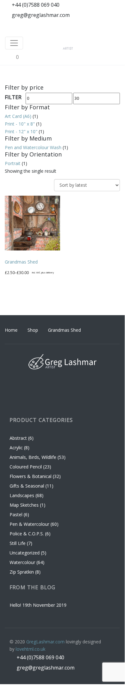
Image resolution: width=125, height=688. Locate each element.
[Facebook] (78, 26)
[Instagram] (90, 26)
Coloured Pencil (26, 467)
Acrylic (16, 448)
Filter (13, 97)
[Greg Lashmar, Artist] (80, 43)
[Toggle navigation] (14, 43)
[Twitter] (114, 26)
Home (11, 330)
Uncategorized (25, 553)
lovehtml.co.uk (30, 649)
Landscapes (22, 495)
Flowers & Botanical (30, 476)
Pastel (16, 514)
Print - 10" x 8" (20, 124)
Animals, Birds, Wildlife (33, 457)
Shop (32, 330)
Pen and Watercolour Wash (33, 147)
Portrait (12, 163)
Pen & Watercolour (29, 524)
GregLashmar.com (45, 642)
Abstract (18, 438)
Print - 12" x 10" (21, 131)
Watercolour (22, 562)
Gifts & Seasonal (27, 486)
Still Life (18, 543)
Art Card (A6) (18, 116)
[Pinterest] (102, 26)
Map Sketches (24, 505)
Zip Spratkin (22, 572)
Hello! (15, 605)
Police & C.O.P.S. (27, 534)
